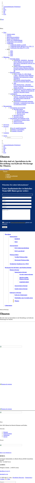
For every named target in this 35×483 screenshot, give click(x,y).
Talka (8, 479)
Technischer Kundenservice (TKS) (19, 264)
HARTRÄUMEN (24, 282)
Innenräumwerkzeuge (21, 272)
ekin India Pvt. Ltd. (4, 474)
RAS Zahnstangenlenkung (22, 248)
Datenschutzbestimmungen (18, 222)
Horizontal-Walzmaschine (22, 260)
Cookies (2, 479)
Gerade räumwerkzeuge (26, 274)
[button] (5, 135)
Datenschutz (28, 477)
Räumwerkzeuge (14, 270)
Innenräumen (13, 236)
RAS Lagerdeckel (19, 251)
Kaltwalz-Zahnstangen (21, 295)
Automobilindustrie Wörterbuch (11, 6)
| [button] (3, 5)
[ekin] (17, 22)
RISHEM (17, 239)
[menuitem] (19, 2)
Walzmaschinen (14, 254)
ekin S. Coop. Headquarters (5, 452)
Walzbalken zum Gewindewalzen (24, 298)
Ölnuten (17, 301)
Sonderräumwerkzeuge (21, 288)
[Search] (8, 482)
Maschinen (8, 234)
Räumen (5, 432)
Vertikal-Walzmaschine (21, 257)
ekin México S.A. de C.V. (5, 471)
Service (5, 436)
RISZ (16, 242)
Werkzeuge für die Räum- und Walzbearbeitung (18, 267)
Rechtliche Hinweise (18, 477)
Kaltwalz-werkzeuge (12, 176)
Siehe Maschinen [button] (4, 169)
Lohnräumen (8, 305)
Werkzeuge (6, 435)
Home (8, 174)
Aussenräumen (14, 245)
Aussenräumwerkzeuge (21, 285)
